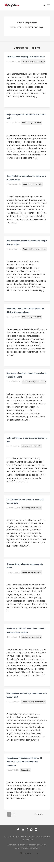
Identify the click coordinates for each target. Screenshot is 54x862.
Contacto (12, 844)
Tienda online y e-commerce (33, 61)
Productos (25, 770)
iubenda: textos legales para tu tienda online (26, 57)
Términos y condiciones (28, 844)
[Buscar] (43, 5)
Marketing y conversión (31, 123)
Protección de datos (30, 848)
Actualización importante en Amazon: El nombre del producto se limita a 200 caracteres (24, 761)
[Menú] (48, 5)
